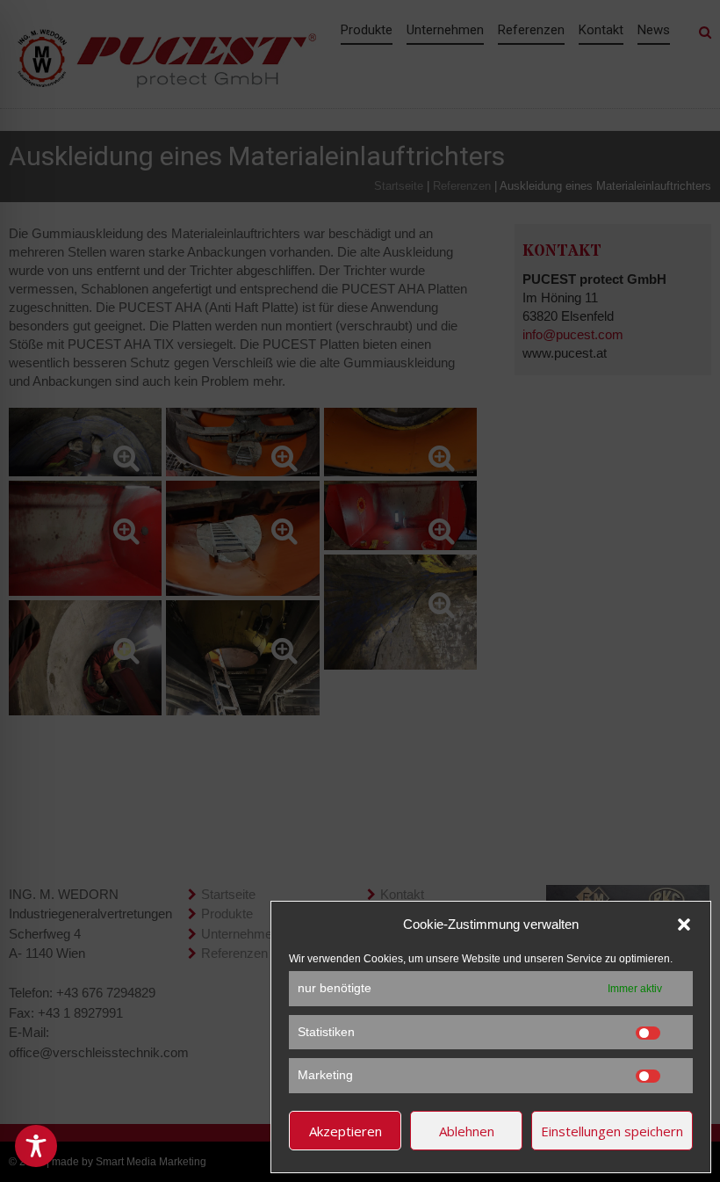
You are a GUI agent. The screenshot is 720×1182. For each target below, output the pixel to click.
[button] (684, 924)
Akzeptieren (345, 1131)
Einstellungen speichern (612, 1131)
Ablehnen (466, 1131)
